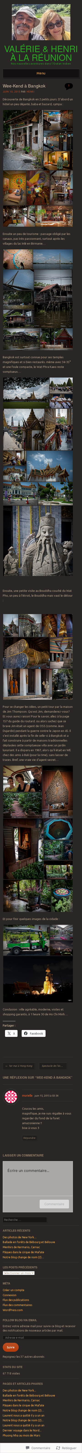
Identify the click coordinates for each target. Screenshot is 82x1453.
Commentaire (54, 1204)
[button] (23, 140)
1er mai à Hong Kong (18, 1065)
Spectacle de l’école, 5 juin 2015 (54, 1065)
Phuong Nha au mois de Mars (21, 1435)
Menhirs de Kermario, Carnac (21, 1247)
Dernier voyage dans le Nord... (22, 1430)
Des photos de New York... (19, 1390)
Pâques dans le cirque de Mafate (23, 1252)
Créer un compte (13, 1290)
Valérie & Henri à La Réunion (41, 53)
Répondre (29, 1138)
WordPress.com (13, 1310)
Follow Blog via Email (20, 1320)
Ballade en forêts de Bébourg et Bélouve (29, 1242)
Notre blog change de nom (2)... (23, 1420)
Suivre (11, 1347)
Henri (31, 91)
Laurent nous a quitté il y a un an (23, 1415)
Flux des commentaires (17, 1304)
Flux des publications (16, 1299)
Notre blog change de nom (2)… (23, 1257)
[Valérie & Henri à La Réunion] (41, 41)
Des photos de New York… (19, 1237)
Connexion (9, 1295)
